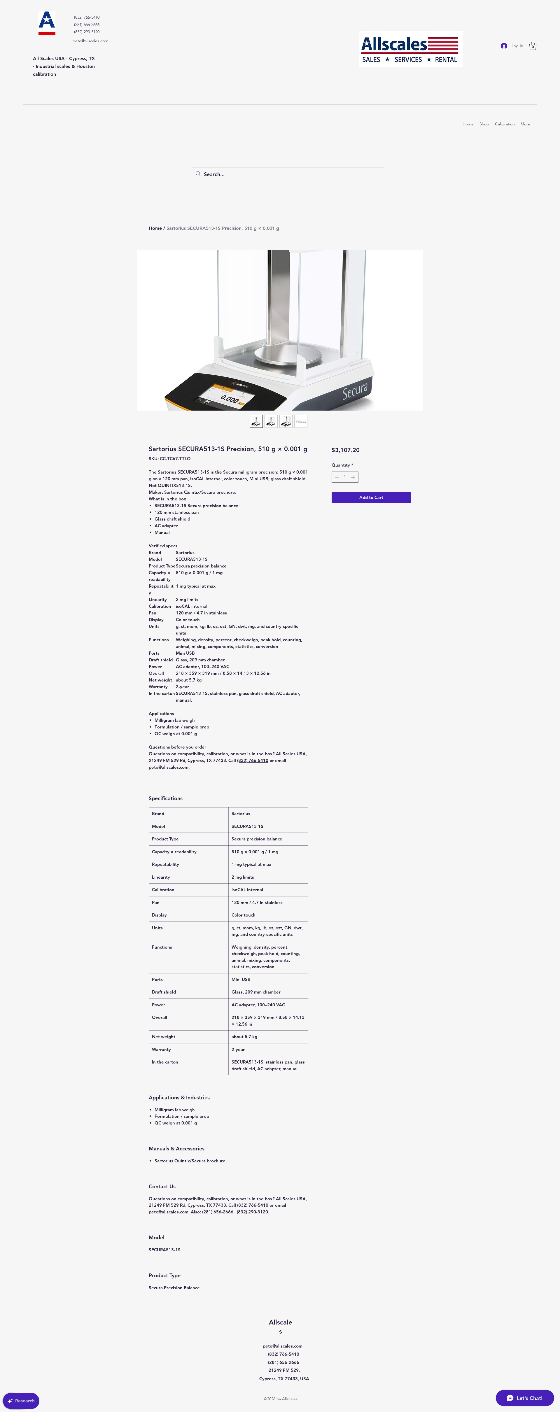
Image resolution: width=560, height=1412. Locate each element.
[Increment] (354, 477)
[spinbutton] (345, 477)
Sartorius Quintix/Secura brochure (199, 492)
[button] (532, 46)
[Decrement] (336, 477)
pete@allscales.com (90, 40)
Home (155, 228)
